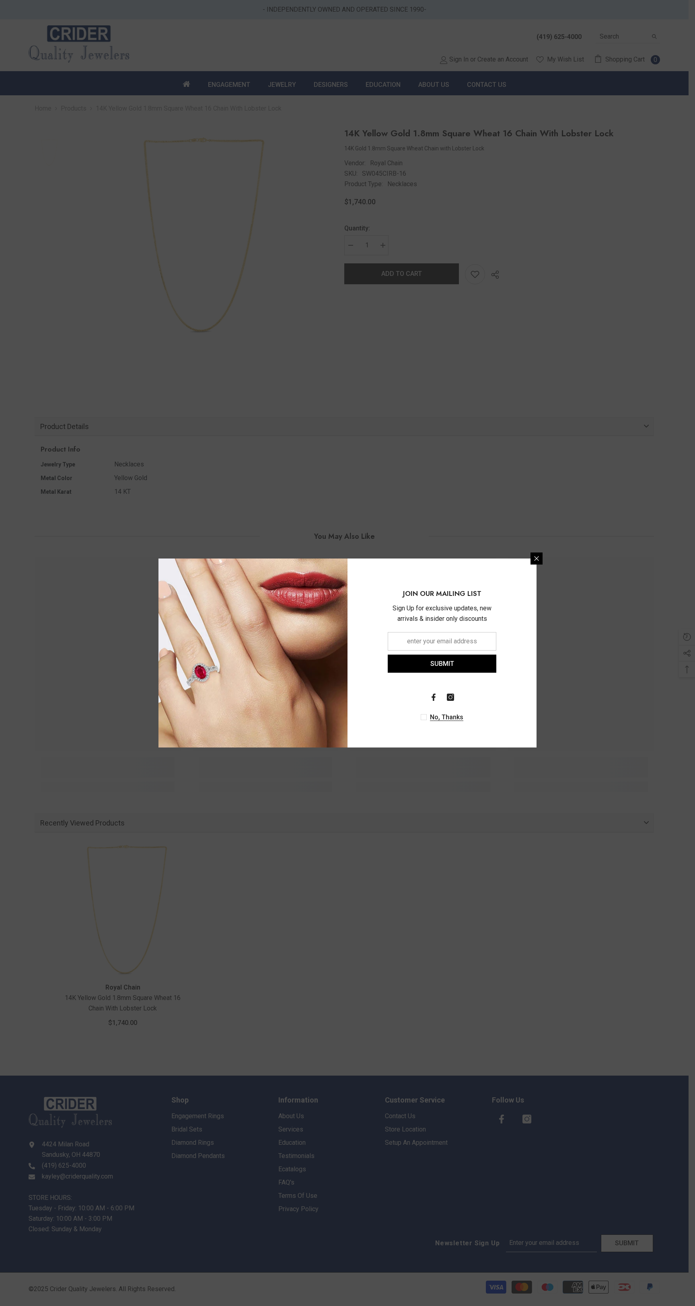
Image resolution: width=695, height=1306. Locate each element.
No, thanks (446, 717)
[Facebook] (433, 697)
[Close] (537, 558)
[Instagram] (450, 697)
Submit (442, 663)
